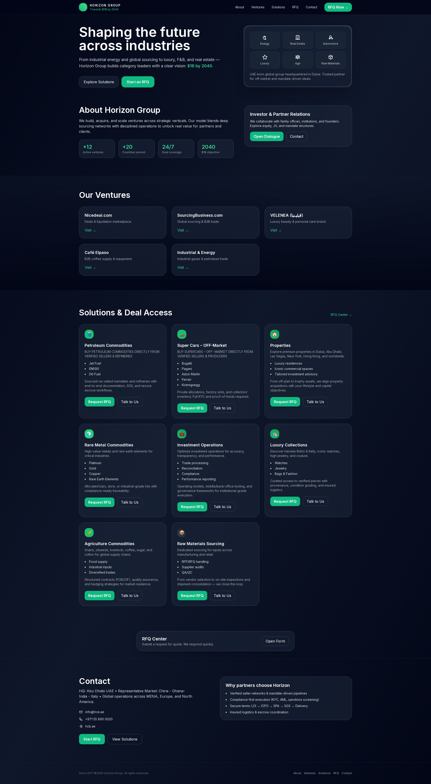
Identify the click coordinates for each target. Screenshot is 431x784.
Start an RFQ (138, 82)
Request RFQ (99, 402)
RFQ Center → (341, 315)
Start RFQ (92, 739)
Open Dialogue (267, 136)
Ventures (257, 7)
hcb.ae (90, 726)
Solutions (278, 7)
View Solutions (124, 739)
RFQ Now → (338, 7)
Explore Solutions (99, 82)
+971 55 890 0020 (99, 719)
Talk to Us (130, 402)
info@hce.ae (94, 712)
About (239, 7)
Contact (311, 7)
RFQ (295, 7)
